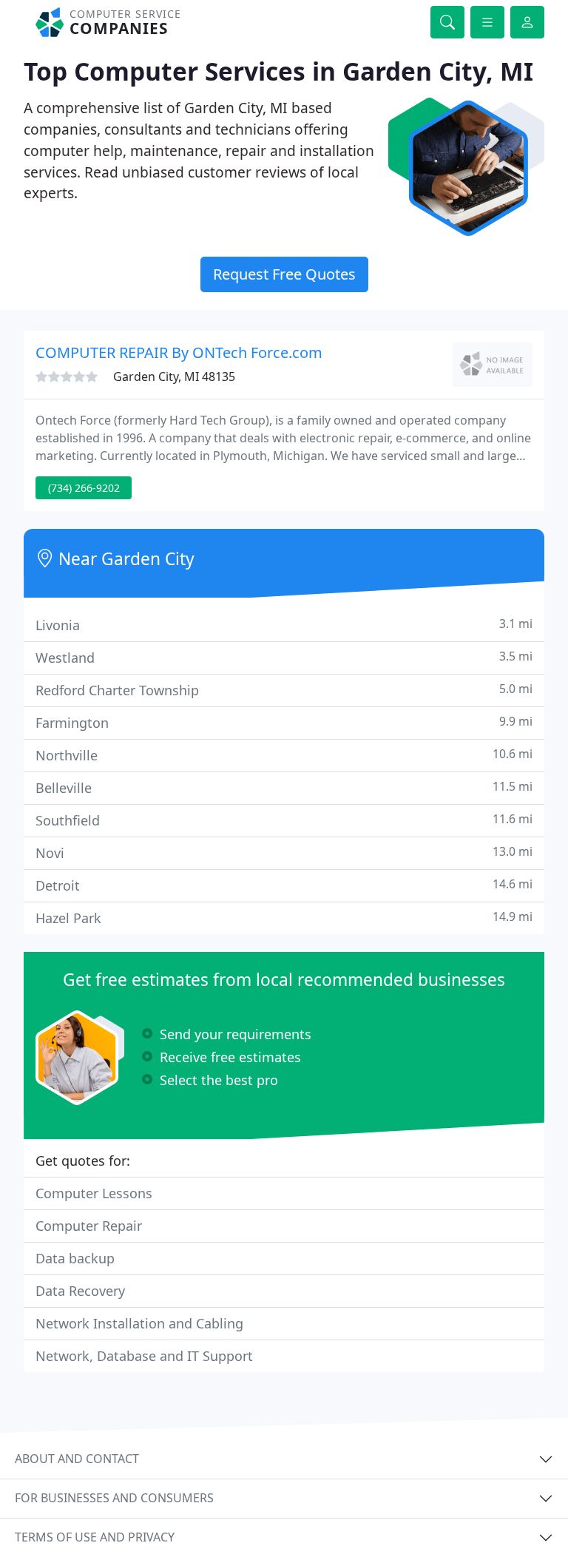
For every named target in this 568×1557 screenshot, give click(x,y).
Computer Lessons (94, 1193)
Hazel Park (284, 917)
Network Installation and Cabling (139, 1323)
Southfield (284, 820)
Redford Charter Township (284, 689)
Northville (284, 755)
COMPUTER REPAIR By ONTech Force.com (179, 352)
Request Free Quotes (284, 274)
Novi (284, 852)
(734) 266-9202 (84, 488)
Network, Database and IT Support (144, 1356)
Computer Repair (89, 1226)
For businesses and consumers (114, 1498)
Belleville (284, 787)
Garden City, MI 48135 (174, 376)
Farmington (284, 722)
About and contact (77, 1458)
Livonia (284, 624)
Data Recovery (80, 1291)
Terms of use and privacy (95, 1537)
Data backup (75, 1258)
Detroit (284, 885)
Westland (284, 657)
